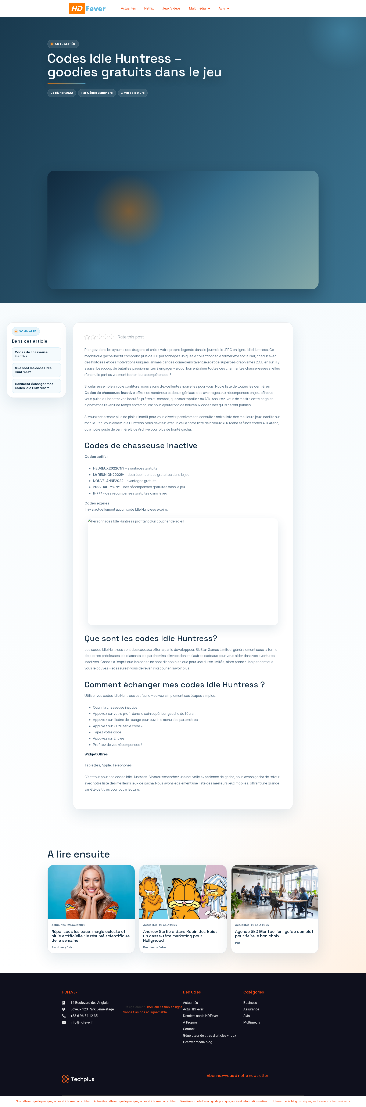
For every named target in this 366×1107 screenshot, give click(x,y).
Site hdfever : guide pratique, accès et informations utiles (53, 1101)
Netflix (149, 8)
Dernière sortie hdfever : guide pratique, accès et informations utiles (223, 1101)
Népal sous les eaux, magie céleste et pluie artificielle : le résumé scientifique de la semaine (90, 936)
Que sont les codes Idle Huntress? (33, 370)
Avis (222, 8)
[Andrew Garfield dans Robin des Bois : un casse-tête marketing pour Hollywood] (182, 892)
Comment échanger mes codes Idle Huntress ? (34, 386)
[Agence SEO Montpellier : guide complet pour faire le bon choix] (274, 892)
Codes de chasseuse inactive (31, 354)
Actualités (128, 8)
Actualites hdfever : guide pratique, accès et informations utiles (135, 1101)
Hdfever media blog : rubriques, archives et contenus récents (311, 1101)
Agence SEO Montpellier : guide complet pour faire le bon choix (274, 934)
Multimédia (197, 8)
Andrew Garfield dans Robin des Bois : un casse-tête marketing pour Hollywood (180, 936)
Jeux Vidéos (171, 8)
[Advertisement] (183, 133)
